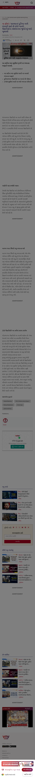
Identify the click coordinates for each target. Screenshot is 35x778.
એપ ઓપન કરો (27, 770)
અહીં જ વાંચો (27, 775)
